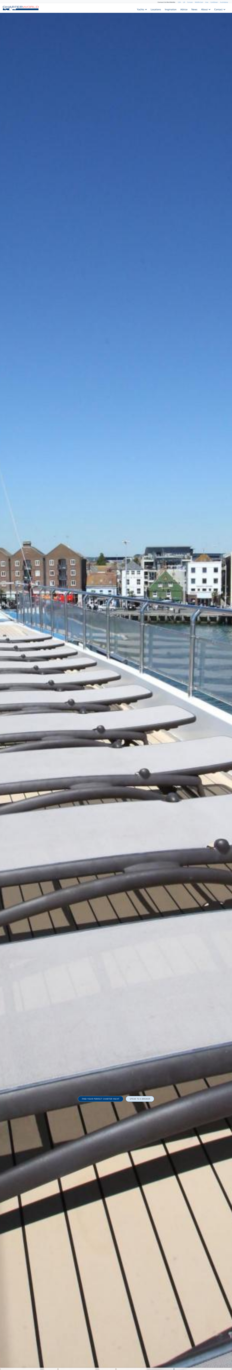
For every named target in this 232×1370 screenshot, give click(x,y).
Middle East (199, 2)
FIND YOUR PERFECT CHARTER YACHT (100, 1099)
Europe (190, 2)
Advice (184, 9)
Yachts (140, 9)
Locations (156, 9)
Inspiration (171, 9)
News (194, 9)
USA (179, 2)
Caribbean (214, 2)
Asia (206, 2)
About (204, 9)
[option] (116, 685)
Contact (218, 9)
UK (184, 2)
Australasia (224, 2)
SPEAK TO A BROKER (140, 1099)
